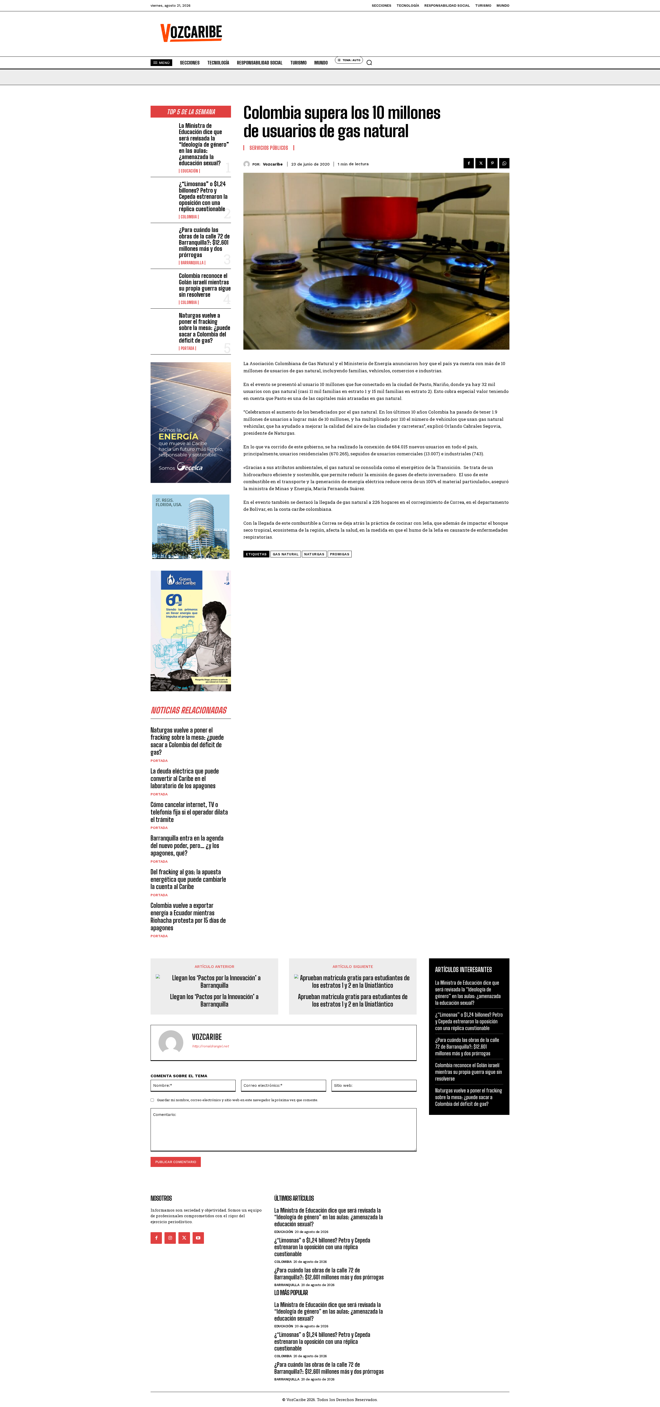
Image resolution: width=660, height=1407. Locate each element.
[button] (369, 62)
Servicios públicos (269, 147)
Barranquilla (192, 263)
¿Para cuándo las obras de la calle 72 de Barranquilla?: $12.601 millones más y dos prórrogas (204, 242)
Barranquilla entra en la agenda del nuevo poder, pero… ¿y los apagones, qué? (187, 845)
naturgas (314, 554)
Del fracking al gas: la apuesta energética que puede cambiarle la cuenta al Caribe (188, 879)
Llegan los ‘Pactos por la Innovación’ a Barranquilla (214, 1000)
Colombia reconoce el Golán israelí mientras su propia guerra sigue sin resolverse (205, 285)
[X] (480, 163)
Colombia (189, 217)
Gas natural (286, 554)
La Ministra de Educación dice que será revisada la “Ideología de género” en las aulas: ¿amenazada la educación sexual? (204, 144)
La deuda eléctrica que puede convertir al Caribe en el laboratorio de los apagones (185, 778)
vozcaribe (273, 164)
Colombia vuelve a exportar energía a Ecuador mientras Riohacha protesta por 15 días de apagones (188, 916)
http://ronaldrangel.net (210, 1046)
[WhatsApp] (504, 163)
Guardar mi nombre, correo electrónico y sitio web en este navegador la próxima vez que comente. (237, 1100)
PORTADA (187, 348)
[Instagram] (170, 1238)
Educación (189, 171)
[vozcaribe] (247, 164)
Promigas (339, 554)
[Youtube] (198, 1238)
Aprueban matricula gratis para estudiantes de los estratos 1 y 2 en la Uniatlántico (353, 1000)
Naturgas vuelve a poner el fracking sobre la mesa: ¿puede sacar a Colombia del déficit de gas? (204, 328)
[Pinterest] (492, 163)
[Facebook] (469, 163)
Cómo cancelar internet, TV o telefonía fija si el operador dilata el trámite (189, 812)
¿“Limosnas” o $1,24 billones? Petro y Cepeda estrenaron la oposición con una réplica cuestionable (203, 196)
